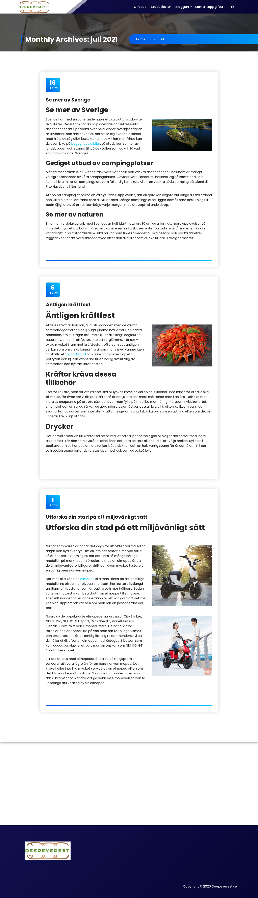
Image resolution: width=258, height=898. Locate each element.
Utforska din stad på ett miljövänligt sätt (96, 517)
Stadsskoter (161, 6)
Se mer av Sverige (68, 99)
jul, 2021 (53, 84)
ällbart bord (76, 354)
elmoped (87, 579)
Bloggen (182, 6)
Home (141, 39)
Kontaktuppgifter (209, 6)
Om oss (140, 6)
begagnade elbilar (85, 143)
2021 (153, 39)
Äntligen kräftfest (68, 304)
